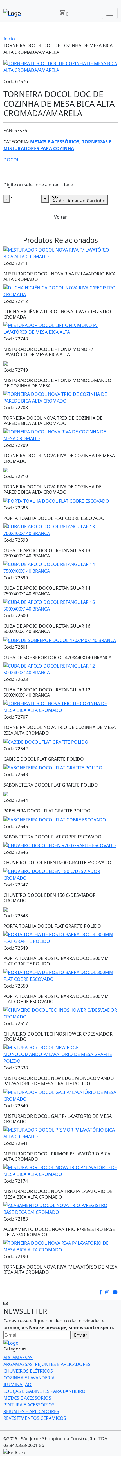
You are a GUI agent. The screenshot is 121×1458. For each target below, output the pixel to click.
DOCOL (11, 160)
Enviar (80, 1335)
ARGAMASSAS (18, 1357)
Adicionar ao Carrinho (79, 200)
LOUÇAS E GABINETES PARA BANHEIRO (44, 1391)
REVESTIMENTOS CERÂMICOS (34, 1418)
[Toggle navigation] (110, 13)
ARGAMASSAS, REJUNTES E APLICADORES (47, 1364)
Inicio (9, 39)
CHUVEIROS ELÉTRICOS (28, 1371)
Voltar (60, 217)
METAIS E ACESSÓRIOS (54, 142)
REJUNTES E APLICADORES (31, 1411)
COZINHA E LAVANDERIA (29, 1378)
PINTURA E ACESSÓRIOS (29, 1405)
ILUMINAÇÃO (17, 1384)
